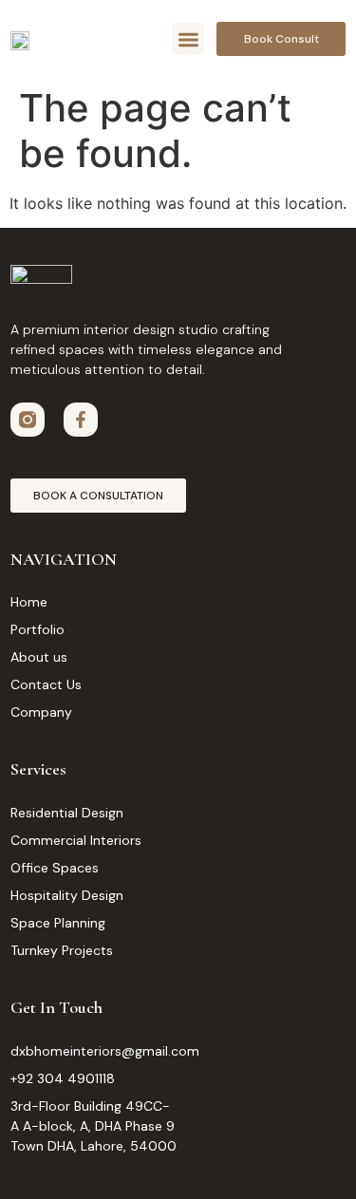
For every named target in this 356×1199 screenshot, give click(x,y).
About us (38, 656)
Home (28, 601)
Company (41, 712)
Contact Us (46, 684)
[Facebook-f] (81, 420)
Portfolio (37, 629)
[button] (188, 39)
